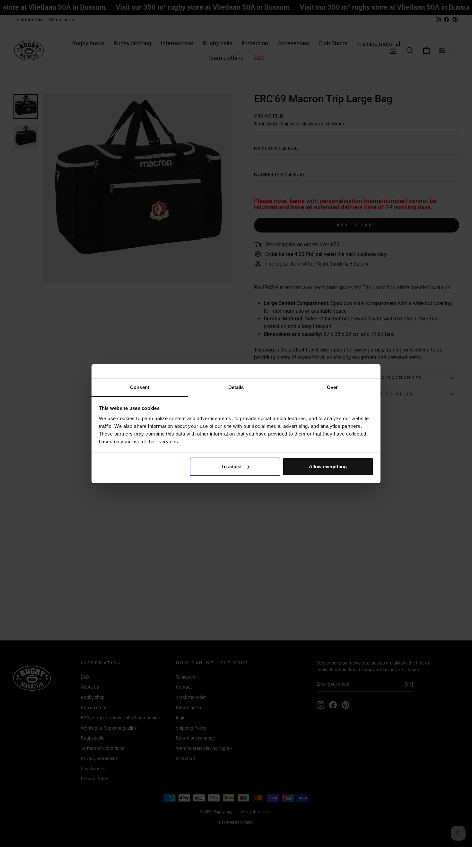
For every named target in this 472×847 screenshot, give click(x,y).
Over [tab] (332, 387)
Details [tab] (236, 387)
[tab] (140, 387)
